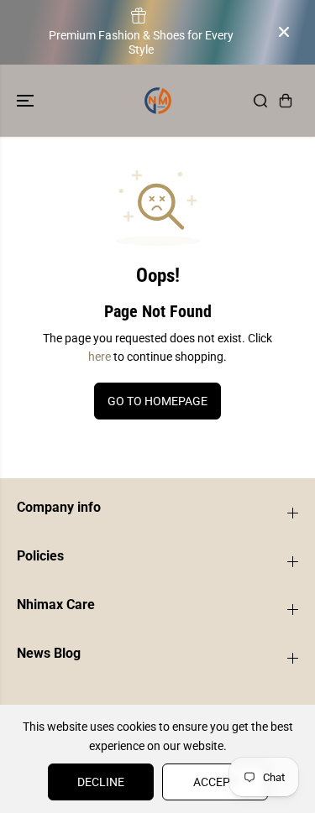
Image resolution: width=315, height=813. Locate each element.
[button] (27, 101)
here (99, 356)
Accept (215, 782)
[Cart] (285, 100)
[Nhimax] (158, 101)
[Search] (260, 100)
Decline (100, 782)
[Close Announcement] (284, 32)
